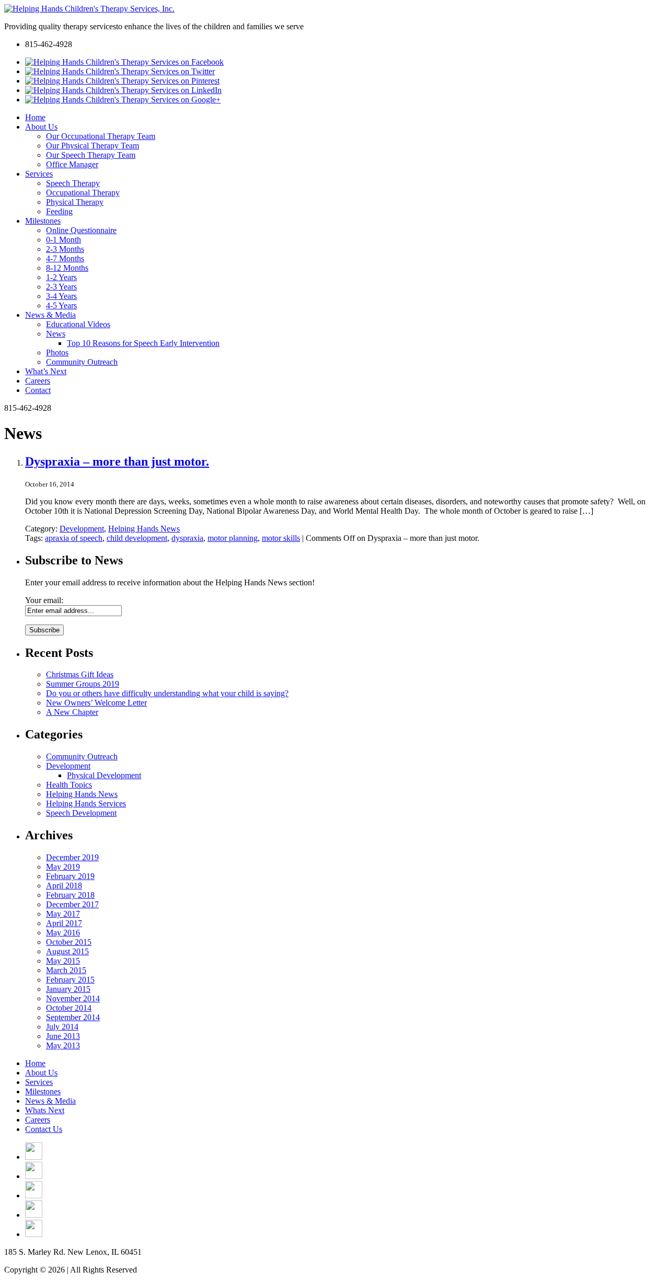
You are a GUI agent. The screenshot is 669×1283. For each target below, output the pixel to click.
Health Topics (69, 784)
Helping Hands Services (86, 803)
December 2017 (72, 904)
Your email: (44, 600)
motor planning (232, 538)
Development (82, 528)
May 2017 (63, 913)
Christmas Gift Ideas (79, 674)
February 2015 (70, 979)
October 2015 (68, 942)
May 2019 (63, 866)
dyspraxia (187, 538)
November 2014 (73, 998)
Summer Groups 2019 (82, 683)
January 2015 (68, 989)
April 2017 (64, 923)
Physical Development (104, 775)
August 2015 (67, 951)
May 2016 (63, 932)
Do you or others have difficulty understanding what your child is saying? (167, 693)
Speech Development (81, 812)
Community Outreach (82, 756)
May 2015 (63, 960)
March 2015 (66, 970)
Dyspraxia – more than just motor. (117, 461)
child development (137, 538)
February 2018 (70, 895)
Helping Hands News (144, 528)
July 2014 (62, 1026)
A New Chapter (72, 712)
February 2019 (70, 876)
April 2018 (64, 885)
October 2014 (68, 1007)
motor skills (281, 538)
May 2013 (63, 1045)
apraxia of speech (73, 538)
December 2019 (72, 857)
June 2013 (63, 1036)
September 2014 (73, 1017)
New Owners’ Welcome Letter (96, 702)
